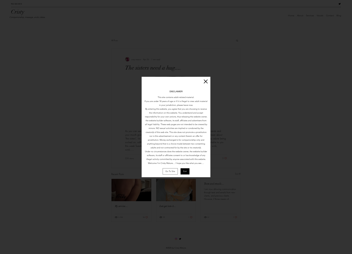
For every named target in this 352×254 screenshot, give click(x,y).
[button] (206, 81)
